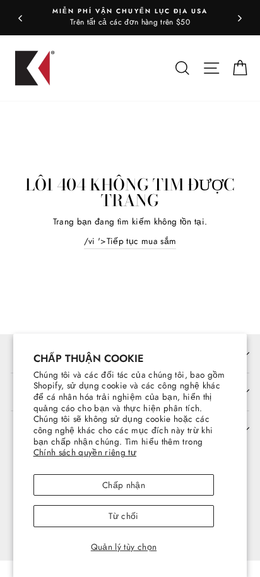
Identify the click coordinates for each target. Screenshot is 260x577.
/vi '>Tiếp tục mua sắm (130, 241)
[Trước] (20, 18)
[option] (130, 17)
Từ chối (123, 516)
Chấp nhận (123, 485)
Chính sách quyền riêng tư (85, 452)
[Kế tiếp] (240, 18)
